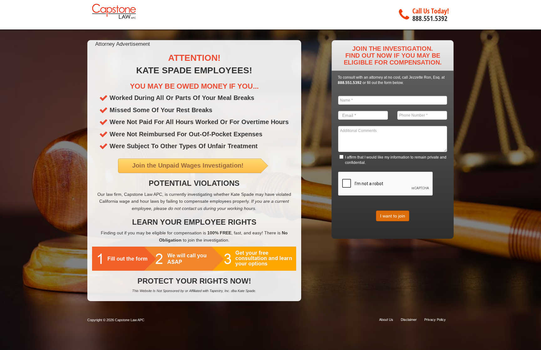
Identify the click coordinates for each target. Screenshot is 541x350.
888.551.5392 (429, 18)
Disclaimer (409, 319)
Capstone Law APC (129, 320)
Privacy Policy (435, 319)
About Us (386, 319)
